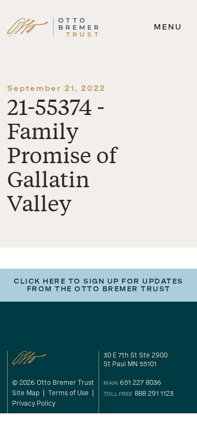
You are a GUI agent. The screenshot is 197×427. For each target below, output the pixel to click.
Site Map (25, 393)
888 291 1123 (154, 393)
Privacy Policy (33, 403)
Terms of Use (68, 393)
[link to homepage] (53, 27)
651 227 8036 (140, 382)
